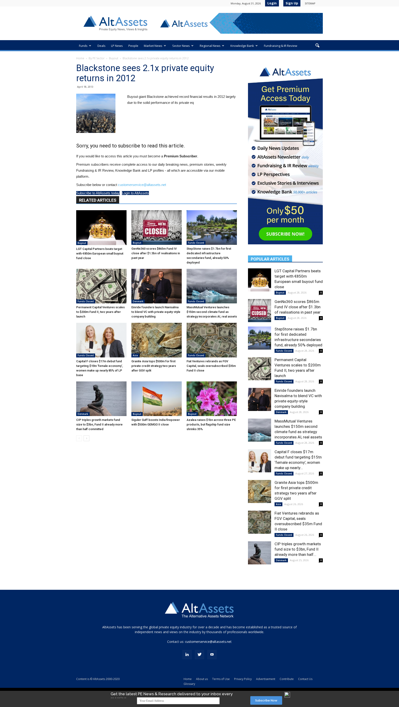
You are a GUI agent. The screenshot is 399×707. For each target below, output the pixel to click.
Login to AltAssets (135, 193)
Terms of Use (221, 679)
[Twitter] (199, 654)
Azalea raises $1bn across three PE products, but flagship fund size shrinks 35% (211, 424)
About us (202, 679)
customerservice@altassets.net (142, 185)
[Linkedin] (187, 654)
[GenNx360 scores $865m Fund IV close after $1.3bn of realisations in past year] (156, 227)
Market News (153, 46)
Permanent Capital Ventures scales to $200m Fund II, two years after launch (100, 312)
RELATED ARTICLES (97, 200)
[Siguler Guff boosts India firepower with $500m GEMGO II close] (156, 398)
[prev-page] (79, 438)
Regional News (210, 46)
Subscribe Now (266, 700)
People (133, 46)
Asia (135, 355)
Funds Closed (196, 242)
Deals (101, 46)
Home (80, 58)
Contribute (287, 679)
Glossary (189, 684)
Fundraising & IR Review (280, 46)
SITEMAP (310, 3)
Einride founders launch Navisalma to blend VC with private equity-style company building (155, 312)
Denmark (138, 301)
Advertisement (265, 679)
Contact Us (305, 679)
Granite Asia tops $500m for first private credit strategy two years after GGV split (153, 365)
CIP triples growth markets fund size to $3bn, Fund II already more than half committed (99, 424)
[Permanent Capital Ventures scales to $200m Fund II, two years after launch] (101, 286)
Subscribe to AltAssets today (98, 193)
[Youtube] (212, 654)
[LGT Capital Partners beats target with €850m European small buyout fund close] (101, 227)
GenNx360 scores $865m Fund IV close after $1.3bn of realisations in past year (155, 253)
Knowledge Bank (242, 46)
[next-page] (86, 438)
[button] (317, 45)
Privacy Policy (243, 679)
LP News (117, 46)
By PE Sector (97, 58)
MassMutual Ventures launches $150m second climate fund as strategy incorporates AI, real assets (212, 312)
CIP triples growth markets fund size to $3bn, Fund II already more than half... (298, 549)
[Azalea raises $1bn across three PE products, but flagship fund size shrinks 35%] (212, 398)
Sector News (181, 46)
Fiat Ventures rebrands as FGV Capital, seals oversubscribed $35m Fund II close (211, 365)
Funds (83, 46)
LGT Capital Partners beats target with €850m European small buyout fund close (99, 253)
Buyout (113, 58)
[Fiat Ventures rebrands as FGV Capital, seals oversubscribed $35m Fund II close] (212, 340)
